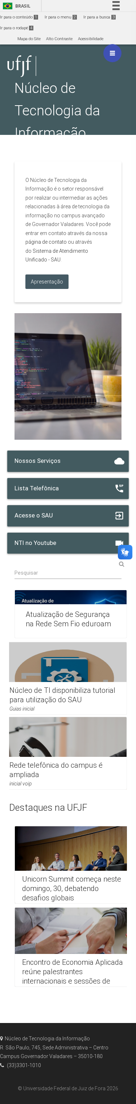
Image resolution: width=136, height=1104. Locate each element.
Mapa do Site (29, 39)
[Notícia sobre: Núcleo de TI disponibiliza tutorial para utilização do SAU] (64, 678)
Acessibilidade (90, 39)
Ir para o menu (60, 17)
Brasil (15, 6)
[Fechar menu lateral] (112, 53)
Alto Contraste (59, 39)
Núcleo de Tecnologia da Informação (57, 110)
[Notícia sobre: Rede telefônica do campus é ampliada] (64, 753)
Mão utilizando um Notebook (63, 376)
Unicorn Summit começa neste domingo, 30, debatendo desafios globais (71, 888)
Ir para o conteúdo (18, 17)
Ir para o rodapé (16, 28)
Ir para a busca (99, 17)
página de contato (46, 242)
